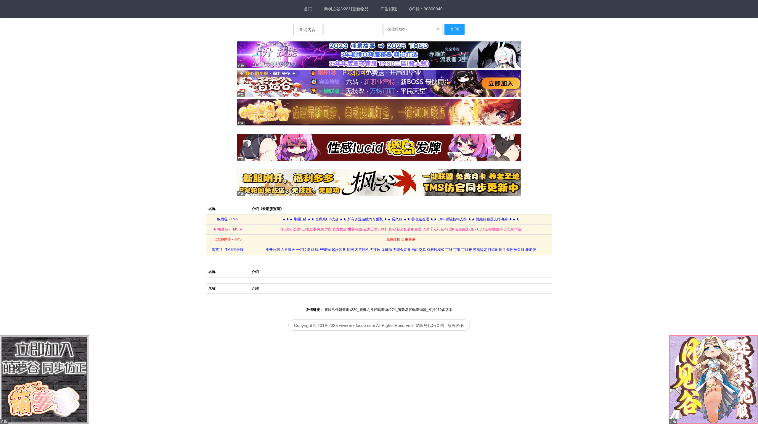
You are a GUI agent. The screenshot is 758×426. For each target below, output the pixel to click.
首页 (308, 9)
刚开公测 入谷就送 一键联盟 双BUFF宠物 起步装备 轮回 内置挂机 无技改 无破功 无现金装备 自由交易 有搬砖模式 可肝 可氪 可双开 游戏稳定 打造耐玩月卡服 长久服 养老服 (401, 250)
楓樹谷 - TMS (227, 219)
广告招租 (388, 9)
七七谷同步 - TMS (227, 239)
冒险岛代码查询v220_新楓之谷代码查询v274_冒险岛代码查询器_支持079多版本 (388, 310)
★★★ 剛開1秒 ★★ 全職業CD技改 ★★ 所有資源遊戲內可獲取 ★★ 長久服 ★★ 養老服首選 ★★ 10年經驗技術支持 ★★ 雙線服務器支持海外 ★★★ (400, 219)
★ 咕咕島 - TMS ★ (228, 229)
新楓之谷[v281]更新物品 (346, 9)
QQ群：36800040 (426, 9)
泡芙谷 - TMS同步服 (227, 250)
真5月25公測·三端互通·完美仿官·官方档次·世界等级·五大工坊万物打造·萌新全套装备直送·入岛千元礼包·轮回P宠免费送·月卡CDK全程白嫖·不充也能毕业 (400, 229)
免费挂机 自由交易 (400, 239)
